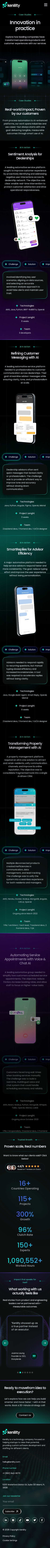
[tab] (11, 264)
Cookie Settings (10, 1540)
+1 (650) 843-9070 (11, 1473)
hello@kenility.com (11, 1462)
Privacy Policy (9, 1536)
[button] (45, 1343)
